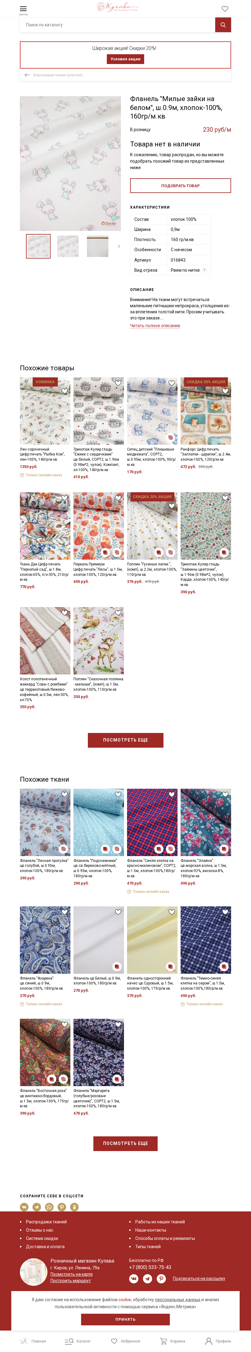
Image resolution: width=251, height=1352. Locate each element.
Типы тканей (148, 1246)
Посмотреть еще (125, 740)
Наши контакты (150, 1230)
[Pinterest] (62, 1207)
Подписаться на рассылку (199, 1278)
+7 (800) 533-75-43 (150, 1267)
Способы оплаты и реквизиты (165, 1238)
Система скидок (42, 1238)
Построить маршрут (71, 1280)
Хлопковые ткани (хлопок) (58, 75)
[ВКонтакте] (24, 1207)
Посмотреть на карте (72, 1274)
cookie (124, 1299)
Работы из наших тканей (160, 1221)
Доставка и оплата (45, 1246)
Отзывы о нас (39, 1230)
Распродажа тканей (46, 1221)
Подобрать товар (180, 185)
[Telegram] (37, 1207)
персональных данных (177, 1299)
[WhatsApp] (49, 1207)
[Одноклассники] (74, 1207)
